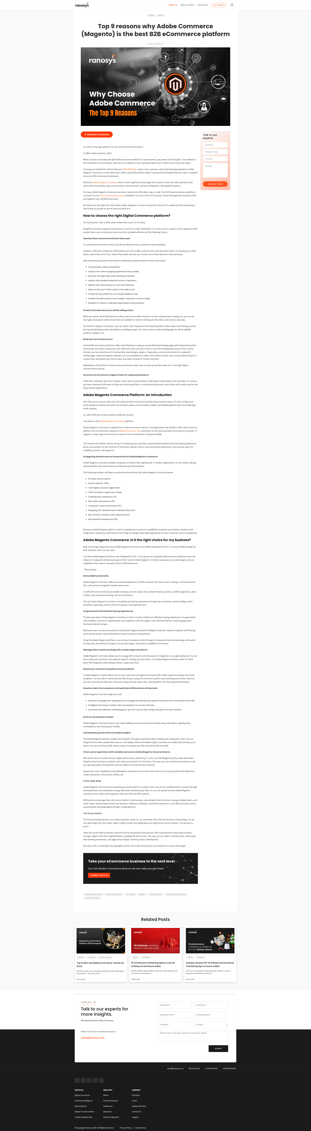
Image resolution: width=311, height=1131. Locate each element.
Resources (203, 5)
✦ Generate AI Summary (96, 134)
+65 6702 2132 (194, 1068)
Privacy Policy (125, 1128)
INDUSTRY (107, 1090)
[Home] (82, 5)
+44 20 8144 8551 (229, 1068)
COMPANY (136, 1090)
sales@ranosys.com (93, 1038)
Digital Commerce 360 (130, 430)
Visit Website (219, 5)
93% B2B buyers (130, 169)
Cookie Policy (140, 1128)
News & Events (187, 5)
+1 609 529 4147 (211, 1068)
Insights (173, 5)
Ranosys (88, 1128)
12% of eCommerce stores (112, 195)
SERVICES (79, 1090)
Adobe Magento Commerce (105, 182)
